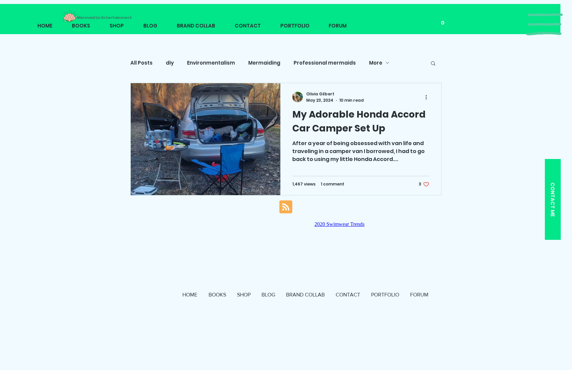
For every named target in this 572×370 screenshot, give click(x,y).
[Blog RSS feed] (285, 207)
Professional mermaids (325, 62)
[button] (544, 24)
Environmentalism (211, 62)
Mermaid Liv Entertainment (104, 17)
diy (170, 62)
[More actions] (428, 97)
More (375, 62)
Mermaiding (264, 62)
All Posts (141, 62)
